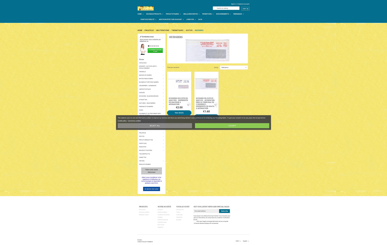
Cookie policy (122, 121)
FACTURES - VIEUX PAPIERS (147, 103)
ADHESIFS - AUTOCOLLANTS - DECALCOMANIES (148, 67)
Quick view (179, 83)
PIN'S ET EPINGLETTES (146, 140)
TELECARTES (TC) (144, 154)
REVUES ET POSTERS (145, 150)
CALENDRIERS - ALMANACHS (147, 85)
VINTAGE (141, 161)
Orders (178, 212)
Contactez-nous (162, 222)
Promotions (142, 209)
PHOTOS (141, 136)
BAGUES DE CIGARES (145, 75)
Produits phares (145, 164)
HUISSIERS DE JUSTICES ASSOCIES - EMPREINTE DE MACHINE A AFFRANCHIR (178, 101)
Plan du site (161, 224)
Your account (182, 207)
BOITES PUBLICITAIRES (146, 78)
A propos (160, 217)
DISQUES (142, 92)
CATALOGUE (142, 63)
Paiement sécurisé (163, 219)
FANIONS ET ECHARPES (146, 106)
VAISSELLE (142, 71)
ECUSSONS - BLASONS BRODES (148, 96)
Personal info (180, 209)
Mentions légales (162, 212)
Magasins (160, 227)
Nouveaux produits (144, 212)
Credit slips (179, 214)
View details (179, 113)
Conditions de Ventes (164, 214)
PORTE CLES (143, 143)
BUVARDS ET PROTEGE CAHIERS (149, 82)
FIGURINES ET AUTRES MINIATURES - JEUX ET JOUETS (150, 114)
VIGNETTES (142, 157)
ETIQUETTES (143, 99)
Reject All (155, 126)
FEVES (141, 110)
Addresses (179, 217)
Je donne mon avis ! (151, 189)
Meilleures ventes (144, 214)
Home (141, 59)
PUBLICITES (142, 147)
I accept (232, 126)
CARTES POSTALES (145, 89)
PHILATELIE (142, 133)
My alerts (178, 219)
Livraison (160, 209)
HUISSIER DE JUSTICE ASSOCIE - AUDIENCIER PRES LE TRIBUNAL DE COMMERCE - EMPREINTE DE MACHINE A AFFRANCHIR (206, 103)
